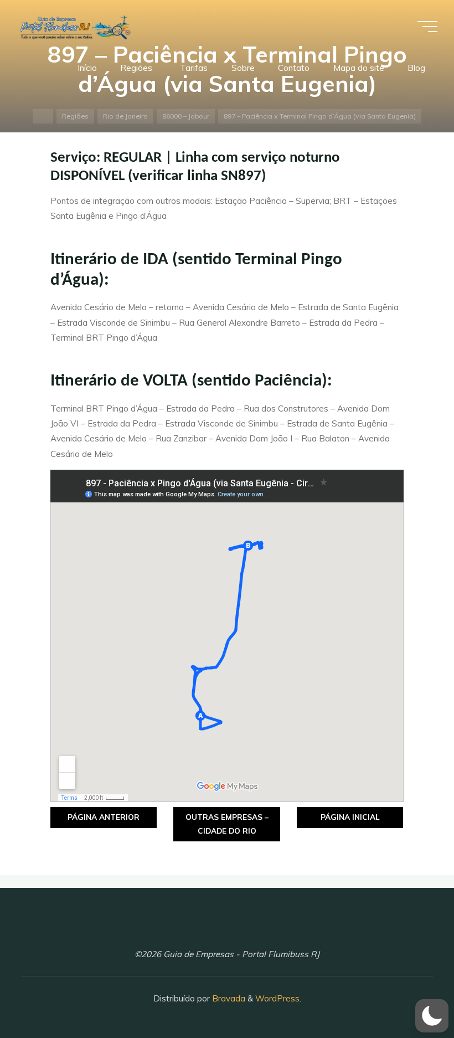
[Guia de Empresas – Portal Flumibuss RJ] (75, 26)
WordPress (277, 998)
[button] (431, 1015)
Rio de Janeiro (125, 116)
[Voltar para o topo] (410, 994)
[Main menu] (427, 26)
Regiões (75, 116)
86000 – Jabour (185, 116)
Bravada (227, 998)
